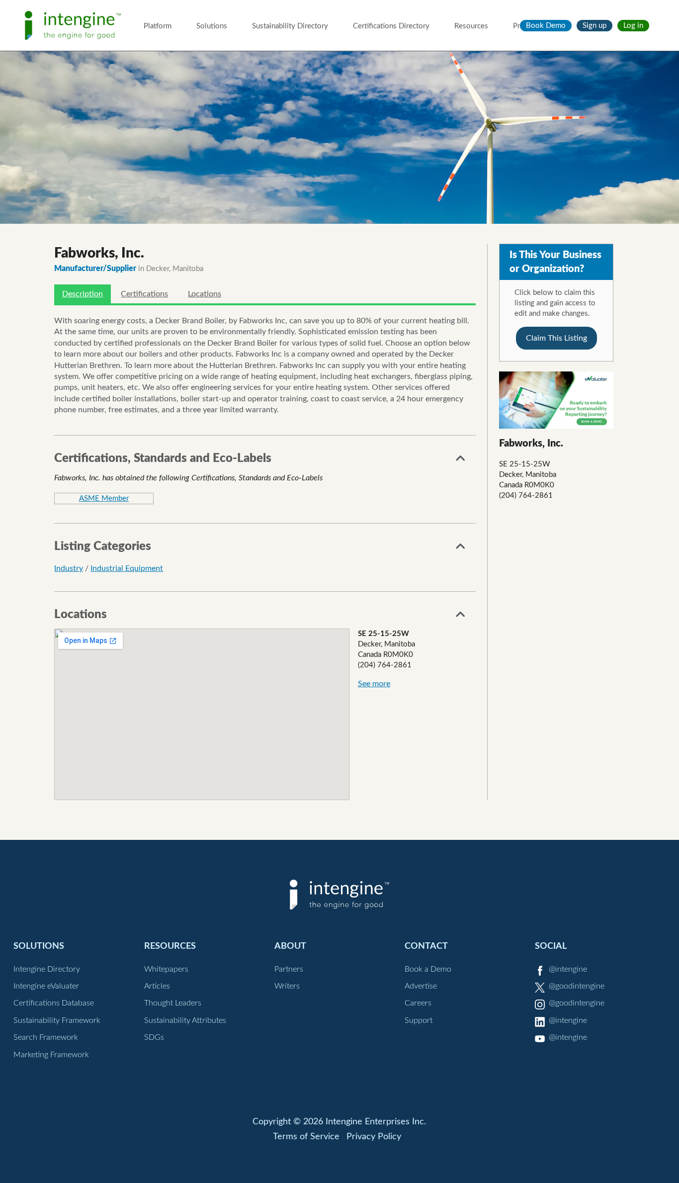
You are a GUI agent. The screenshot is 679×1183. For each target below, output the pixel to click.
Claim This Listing (556, 338)
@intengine (568, 969)
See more (374, 684)
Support (418, 1020)
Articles (157, 986)
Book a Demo (428, 969)
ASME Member (104, 498)
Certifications (144, 294)
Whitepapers (166, 969)
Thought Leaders (172, 1003)
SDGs (154, 1037)
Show (461, 460)
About (290, 946)
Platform (157, 26)
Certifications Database (53, 1003)
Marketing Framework (51, 1055)
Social (551, 946)
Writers (287, 986)
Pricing (524, 26)
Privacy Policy (373, 1136)
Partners (288, 969)
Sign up (594, 25)
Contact (426, 946)
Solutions (211, 26)
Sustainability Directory (290, 26)
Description (82, 294)
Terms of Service (306, 1136)
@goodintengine (576, 986)
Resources (471, 26)
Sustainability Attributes (185, 1020)
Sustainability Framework (56, 1020)
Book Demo (546, 25)
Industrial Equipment (126, 568)
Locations (204, 294)
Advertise (421, 986)
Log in (633, 25)
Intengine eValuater (46, 986)
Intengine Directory (46, 969)
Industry (68, 568)
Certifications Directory (391, 26)
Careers (418, 1003)
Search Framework (45, 1037)
